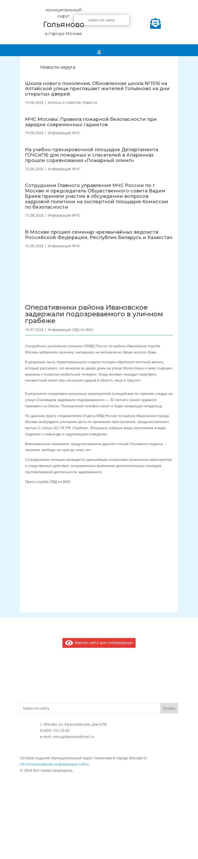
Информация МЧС (64, 132)
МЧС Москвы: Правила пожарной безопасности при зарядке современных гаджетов (91, 121)
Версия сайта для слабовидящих (103, 642)
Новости (89, 102)
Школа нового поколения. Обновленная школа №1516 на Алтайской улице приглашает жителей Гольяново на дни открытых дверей (97, 89)
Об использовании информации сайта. (55, 764)
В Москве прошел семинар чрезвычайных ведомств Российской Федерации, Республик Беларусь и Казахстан (98, 234)
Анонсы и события (64, 102)
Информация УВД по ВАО (70, 329)
